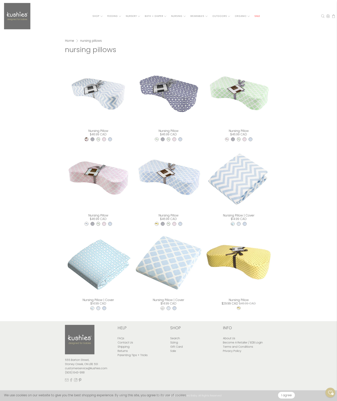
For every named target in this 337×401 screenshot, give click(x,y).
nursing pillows (91, 40)
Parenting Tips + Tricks (133, 355)
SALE (257, 16)
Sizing (174, 342)
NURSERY (131, 16)
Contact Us (125, 342)
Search (175, 338)
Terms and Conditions (238, 347)
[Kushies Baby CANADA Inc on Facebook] (71, 381)
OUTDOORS (219, 16)
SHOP (95, 16)
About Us (229, 338)
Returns (123, 351)
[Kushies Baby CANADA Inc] (17, 16)
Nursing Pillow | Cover (239, 215)
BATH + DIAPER (154, 16)
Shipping (124, 347)
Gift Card (176, 347)
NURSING (176, 16)
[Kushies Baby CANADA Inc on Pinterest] (80, 381)
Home (69, 40)
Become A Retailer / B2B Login (243, 342)
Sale (173, 351)
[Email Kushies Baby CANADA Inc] (66, 381)
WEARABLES (197, 16)
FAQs (121, 338)
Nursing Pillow (98, 131)
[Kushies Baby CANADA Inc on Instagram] (75, 381)
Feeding (112, 16)
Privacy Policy (232, 351)
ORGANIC (241, 16)
